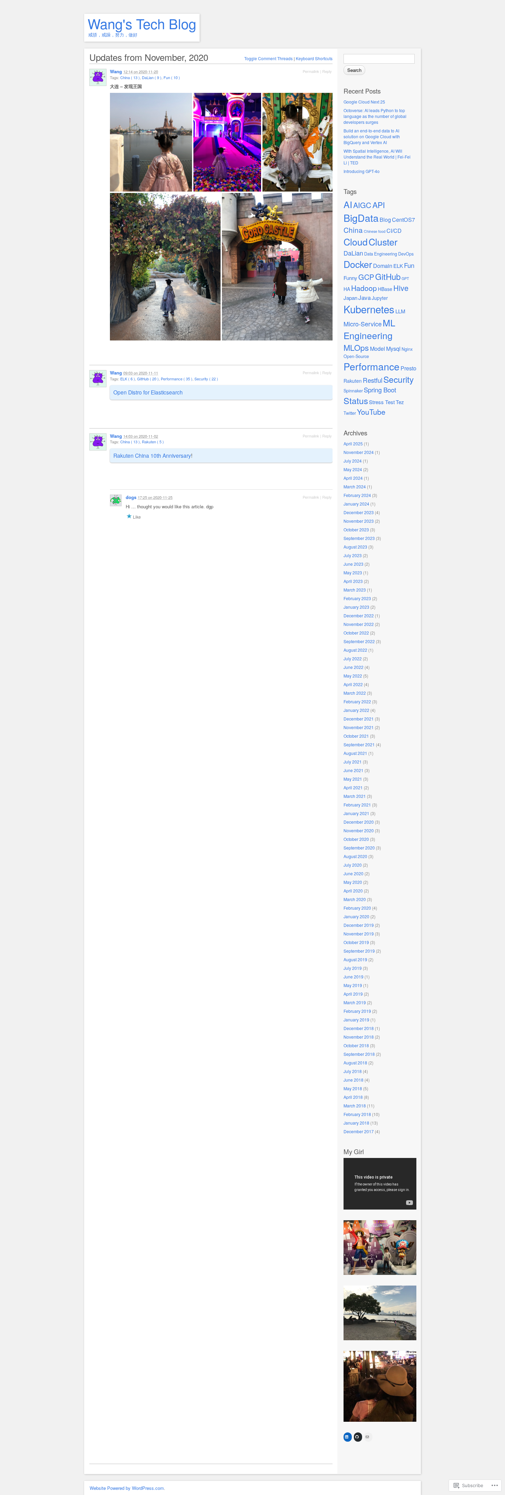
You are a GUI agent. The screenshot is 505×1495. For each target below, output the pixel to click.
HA (347, 288)
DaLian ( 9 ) (151, 77)
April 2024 (353, 478)
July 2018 (353, 1071)
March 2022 (355, 693)
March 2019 (355, 1002)
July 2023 (353, 555)
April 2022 (353, 684)
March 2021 (355, 796)
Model (377, 348)
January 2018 (356, 1123)
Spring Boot (380, 389)
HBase (385, 288)
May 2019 (353, 985)
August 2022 (355, 650)
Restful (372, 380)
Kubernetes (369, 309)
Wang (116, 71)
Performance (372, 366)
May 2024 (353, 469)
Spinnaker (353, 391)
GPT (405, 278)
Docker (358, 264)
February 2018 (357, 1114)
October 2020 (356, 839)
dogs (131, 497)
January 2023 (356, 607)
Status (356, 400)
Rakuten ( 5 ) (153, 441)
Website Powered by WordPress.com (127, 1488)
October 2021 (356, 736)
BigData (361, 217)
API (378, 204)
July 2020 (353, 865)
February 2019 (357, 1011)
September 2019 (359, 951)
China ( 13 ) (130, 77)
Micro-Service (363, 323)
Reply (327, 71)
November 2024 (359, 452)
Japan (350, 297)
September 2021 (359, 744)
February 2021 (357, 805)
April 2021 (353, 787)
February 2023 (357, 598)
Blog (385, 219)
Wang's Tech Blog (142, 23)
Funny (350, 277)
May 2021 (353, 779)
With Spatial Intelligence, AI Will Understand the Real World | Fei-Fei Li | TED (377, 156)
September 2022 (359, 641)
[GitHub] (357, 1437)
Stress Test (382, 401)
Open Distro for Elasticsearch (148, 392)
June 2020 (353, 873)
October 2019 (356, 942)
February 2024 (357, 495)
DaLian (353, 252)
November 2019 (359, 933)
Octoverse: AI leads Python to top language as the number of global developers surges (375, 116)
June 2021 (353, 770)
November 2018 (359, 1037)
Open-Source (356, 356)
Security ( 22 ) (206, 378)
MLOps (356, 347)
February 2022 (357, 701)
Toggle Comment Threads (268, 58)
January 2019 (356, 1019)
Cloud (356, 241)
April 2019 (353, 994)
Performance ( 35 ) (176, 378)
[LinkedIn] (347, 1437)
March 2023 (355, 590)
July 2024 (353, 461)
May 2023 (353, 572)
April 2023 (353, 581)
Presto (408, 368)
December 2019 (359, 925)
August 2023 (355, 547)
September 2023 (359, 538)
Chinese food (374, 231)
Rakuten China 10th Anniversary (152, 455)
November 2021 (359, 727)
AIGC (362, 204)
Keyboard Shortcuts (314, 58)
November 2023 (359, 521)
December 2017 (359, 1131)
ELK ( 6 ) (127, 378)
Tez (400, 401)
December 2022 (359, 615)
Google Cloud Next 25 (364, 102)
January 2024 (356, 504)
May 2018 (353, 1088)
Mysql (393, 348)
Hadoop (364, 288)
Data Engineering (380, 254)
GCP (366, 277)
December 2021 (359, 719)
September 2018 (359, 1054)
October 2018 (356, 1045)
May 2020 (353, 882)
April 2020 (353, 890)
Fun (409, 265)
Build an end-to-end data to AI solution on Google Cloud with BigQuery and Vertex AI (372, 136)
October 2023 (356, 529)
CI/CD (394, 230)
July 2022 (353, 658)
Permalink (311, 71)
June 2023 (353, 564)
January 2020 (356, 916)
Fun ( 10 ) (172, 77)
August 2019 (355, 959)
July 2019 (353, 968)
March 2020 (355, 899)
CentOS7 (403, 219)
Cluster (383, 241)
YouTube (371, 412)
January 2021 (356, 813)
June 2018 (353, 1080)
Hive (400, 287)
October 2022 (356, 633)
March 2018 (355, 1105)
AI (348, 204)
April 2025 (353, 443)
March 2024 (355, 486)
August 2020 (355, 856)
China (353, 230)
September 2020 (359, 848)
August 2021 (355, 753)
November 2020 (359, 830)
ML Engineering (369, 329)
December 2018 (359, 1028)
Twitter (350, 413)
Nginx (407, 349)
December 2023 (359, 512)
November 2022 (359, 624)
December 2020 (359, 822)
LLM (400, 311)
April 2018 (353, 1097)
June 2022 (353, 667)
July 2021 (353, 762)
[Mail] (367, 1437)
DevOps (406, 254)
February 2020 (357, 908)
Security (398, 379)
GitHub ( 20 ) (148, 378)
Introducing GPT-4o (362, 171)
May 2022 (353, 676)
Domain (382, 265)
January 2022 (356, 710)
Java (364, 297)
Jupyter (380, 297)
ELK (398, 265)
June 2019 (353, 976)
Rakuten (353, 380)
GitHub (388, 276)
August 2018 (355, 1062)
